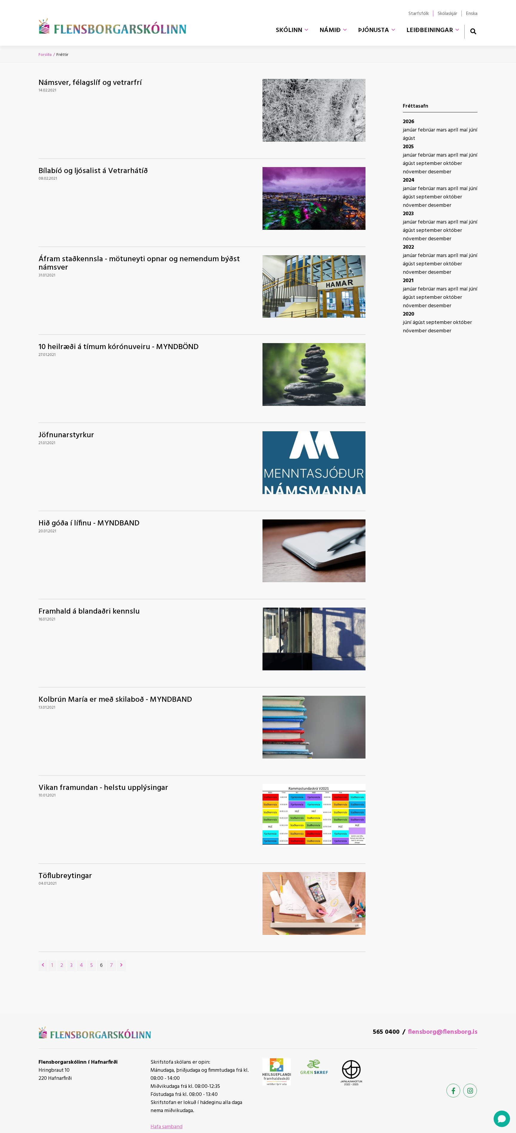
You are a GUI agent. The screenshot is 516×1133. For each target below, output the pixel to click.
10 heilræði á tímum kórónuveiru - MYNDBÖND (119, 347)
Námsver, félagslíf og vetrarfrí (90, 83)
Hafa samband (166, 1127)
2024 (408, 180)
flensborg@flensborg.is (442, 1032)
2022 (408, 247)
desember (439, 172)
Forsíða (45, 54)
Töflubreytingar (65, 876)
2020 (408, 314)
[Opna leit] (473, 31)
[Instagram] (470, 1090)
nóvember (415, 172)
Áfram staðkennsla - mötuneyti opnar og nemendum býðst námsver (139, 263)
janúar (410, 130)
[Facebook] (453, 1090)
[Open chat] (502, 1119)
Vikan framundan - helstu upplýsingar (103, 788)
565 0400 (386, 1032)
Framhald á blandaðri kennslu (89, 612)
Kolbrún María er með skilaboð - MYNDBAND (115, 700)
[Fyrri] (43, 965)
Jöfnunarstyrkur (66, 435)
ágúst (409, 138)
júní (473, 130)
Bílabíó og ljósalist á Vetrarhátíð (93, 171)
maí (464, 130)
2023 (408, 214)
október (452, 163)
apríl (454, 130)
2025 (408, 147)
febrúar (427, 130)
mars (442, 130)
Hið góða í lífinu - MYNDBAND (89, 523)
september (429, 163)
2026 (408, 121)
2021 (408, 280)
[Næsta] (121, 965)
